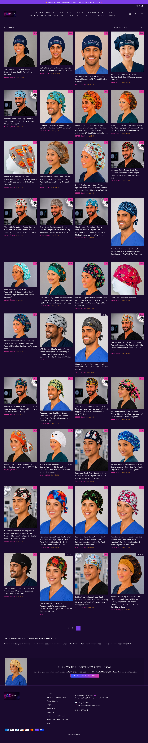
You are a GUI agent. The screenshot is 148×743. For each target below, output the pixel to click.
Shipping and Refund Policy (56, 697)
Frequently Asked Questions (56, 716)
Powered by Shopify (74, 734)
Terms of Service (52, 701)
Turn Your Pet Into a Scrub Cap (86, 16)
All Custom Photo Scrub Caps (47, 16)
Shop (109, 12)
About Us (50, 723)
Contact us (50, 712)
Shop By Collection (69, 12)
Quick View (21, 65)
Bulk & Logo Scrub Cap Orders (57, 720)
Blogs (112, 16)
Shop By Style (44, 12)
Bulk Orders (94, 12)
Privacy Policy (51, 708)
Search (49, 694)
